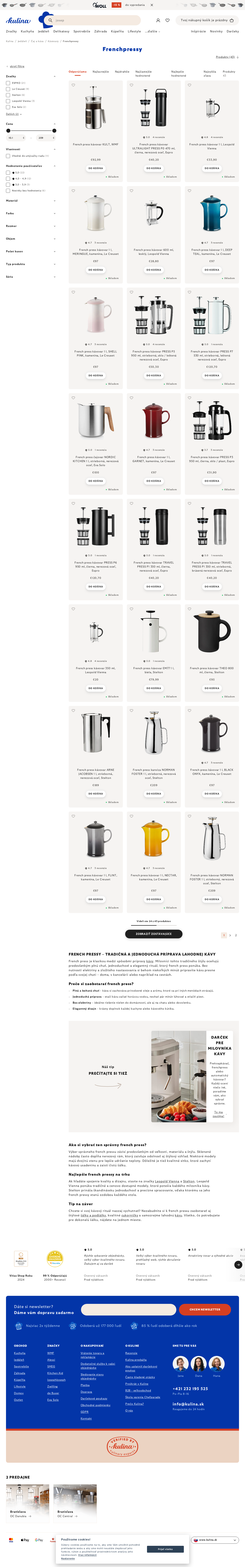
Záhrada (19, 1373)
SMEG (51, 1366)
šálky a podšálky (93, 1215)
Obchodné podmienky (95, 1405)
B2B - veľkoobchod (138, 1390)
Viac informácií (87, 1555)
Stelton (189, 1181)
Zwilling (52, 1386)
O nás (129, 1410)
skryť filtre (17, 66)
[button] (154, 74)
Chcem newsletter (205, 1309)
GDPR (85, 1412)
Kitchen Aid (55, 1373)
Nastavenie (68, 1558)
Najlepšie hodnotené (178, 73)
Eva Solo (53, 1400)
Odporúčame (78, 71)
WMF (50, 1353)
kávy (149, 961)
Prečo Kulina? (134, 1404)
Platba (85, 1385)
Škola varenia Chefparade (142, 1397)
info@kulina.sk (188, 1404)
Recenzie (131, 1353)
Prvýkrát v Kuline (136, 1384)
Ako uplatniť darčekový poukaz (141, 1368)
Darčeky (233, 31)
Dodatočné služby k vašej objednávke (98, 1366)
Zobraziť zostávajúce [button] (154, 934)
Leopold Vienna (167, 1181)
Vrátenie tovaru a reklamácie (92, 1355)
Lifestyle (20, 1386)
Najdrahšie (122, 71)
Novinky (216, 31)
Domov (19, 1393)
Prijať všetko (165, 1549)
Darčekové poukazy (94, 1398)
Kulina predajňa (136, 1360)
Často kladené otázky (140, 1377)
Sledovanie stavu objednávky (92, 1376)
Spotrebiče (21, 1366)
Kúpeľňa (19, 1380)
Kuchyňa (20, 1353)
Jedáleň (19, 1360)
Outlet (18, 1400)
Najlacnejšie (101, 71)
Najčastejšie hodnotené (144, 73)
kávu (178, 1215)
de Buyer (53, 1393)
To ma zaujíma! (218, 1114)
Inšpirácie (198, 31)
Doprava (86, 1392)
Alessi (51, 1360)
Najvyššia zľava (210, 73)
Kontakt (86, 1418)
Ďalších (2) (12, 114)
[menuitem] (11, 32)
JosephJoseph (56, 1380)
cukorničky (130, 1215)
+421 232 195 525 (190, 1389)
